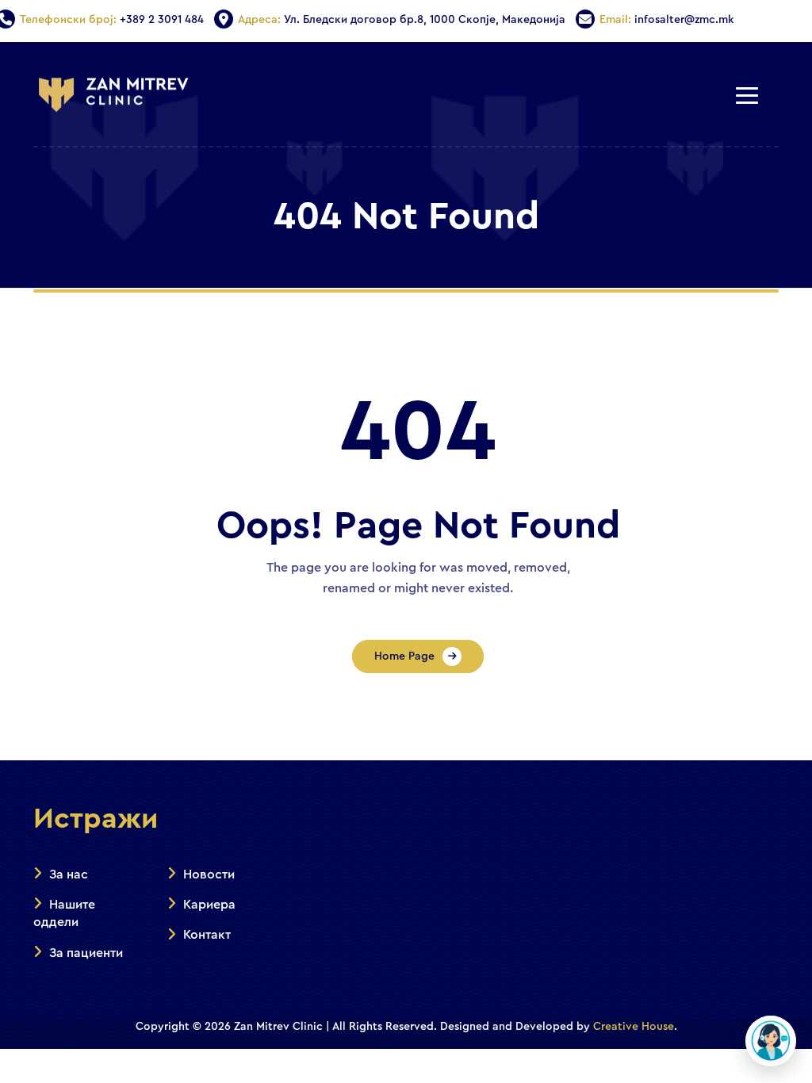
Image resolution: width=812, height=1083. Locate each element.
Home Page (404, 656)
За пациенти (86, 953)
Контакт (207, 934)
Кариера (209, 904)
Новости (209, 874)
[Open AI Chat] (770, 1041)
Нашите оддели (64, 913)
